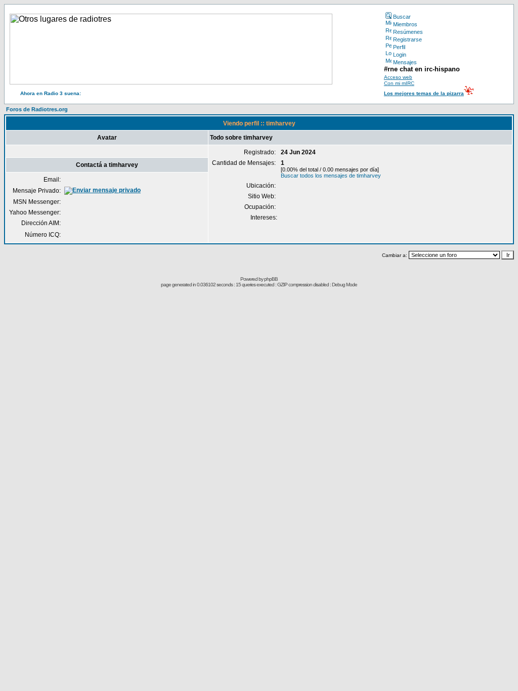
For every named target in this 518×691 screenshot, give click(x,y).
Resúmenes (408, 32)
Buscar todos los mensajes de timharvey (331, 175)
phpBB (271, 279)
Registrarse (407, 39)
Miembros (405, 24)
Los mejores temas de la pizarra (424, 93)
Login (399, 55)
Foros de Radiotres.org (37, 109)
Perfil (399, 47)
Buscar (402, 17)
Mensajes (405, 62)
